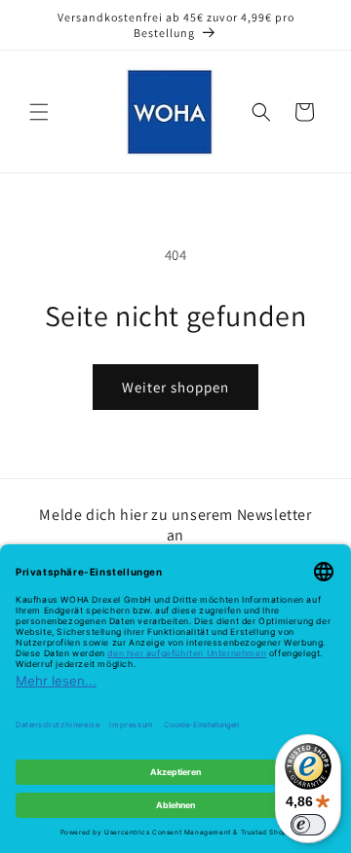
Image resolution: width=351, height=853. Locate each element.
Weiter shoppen (175, 387)
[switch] (308, 824)
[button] (39, 112)
